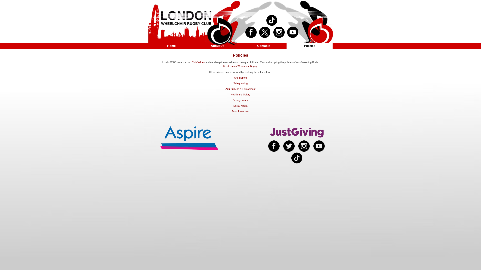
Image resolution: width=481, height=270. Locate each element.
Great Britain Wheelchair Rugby (240, 66)
